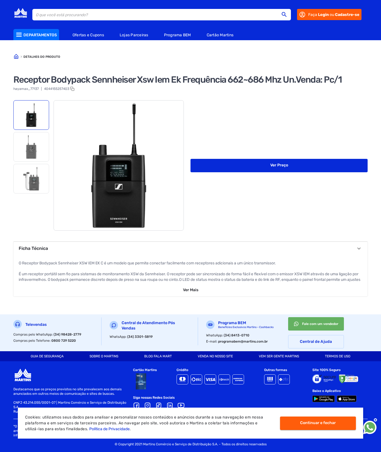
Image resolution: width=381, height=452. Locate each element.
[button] (286, 14)
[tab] (31, 115)
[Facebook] (136, 405)
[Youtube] (181, 405)
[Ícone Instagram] (147, 405)
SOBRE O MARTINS (104, 356)
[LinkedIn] (170, 405)
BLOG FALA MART (158, 356)
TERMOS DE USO (337, 356)
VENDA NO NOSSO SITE (215, 356)
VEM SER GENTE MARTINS (279, 356)
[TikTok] (158, 405)
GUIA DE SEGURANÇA (47, 356)
